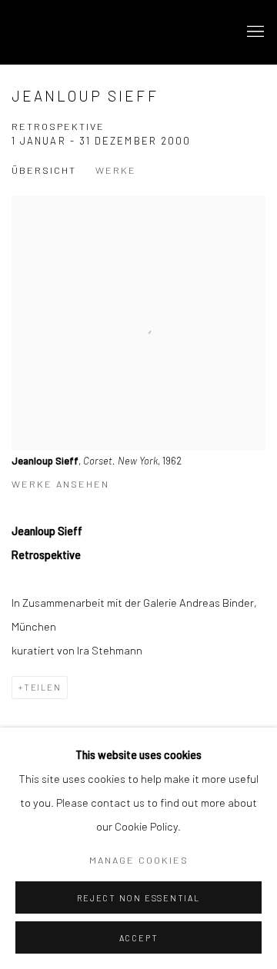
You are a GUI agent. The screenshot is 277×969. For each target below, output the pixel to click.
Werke (115, 170)
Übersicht (44, 170)
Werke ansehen (60, 484)
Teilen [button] (43, 687)
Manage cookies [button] (139, 860)
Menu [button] (253, 32)
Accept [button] (139, 938)
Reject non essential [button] (138, 898)
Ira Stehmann (96, 32)
